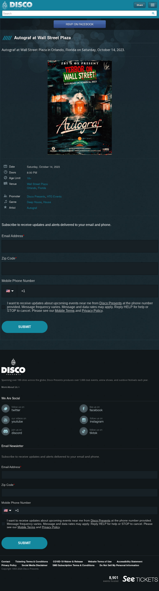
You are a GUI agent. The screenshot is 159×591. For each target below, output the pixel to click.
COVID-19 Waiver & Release (68, 561)
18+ (29, 178)
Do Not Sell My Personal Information (119, 565)
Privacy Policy (9, 565)
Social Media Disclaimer (34, 565)
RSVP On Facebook (80, 24)
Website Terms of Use (100, 561)
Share (140, 4)
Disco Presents (17, 5)
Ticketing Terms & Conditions (31, 561)
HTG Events (54, 196)
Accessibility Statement (129, 561)
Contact (5, 561)
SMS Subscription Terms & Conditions (73, 565)
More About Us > (10, 387)
